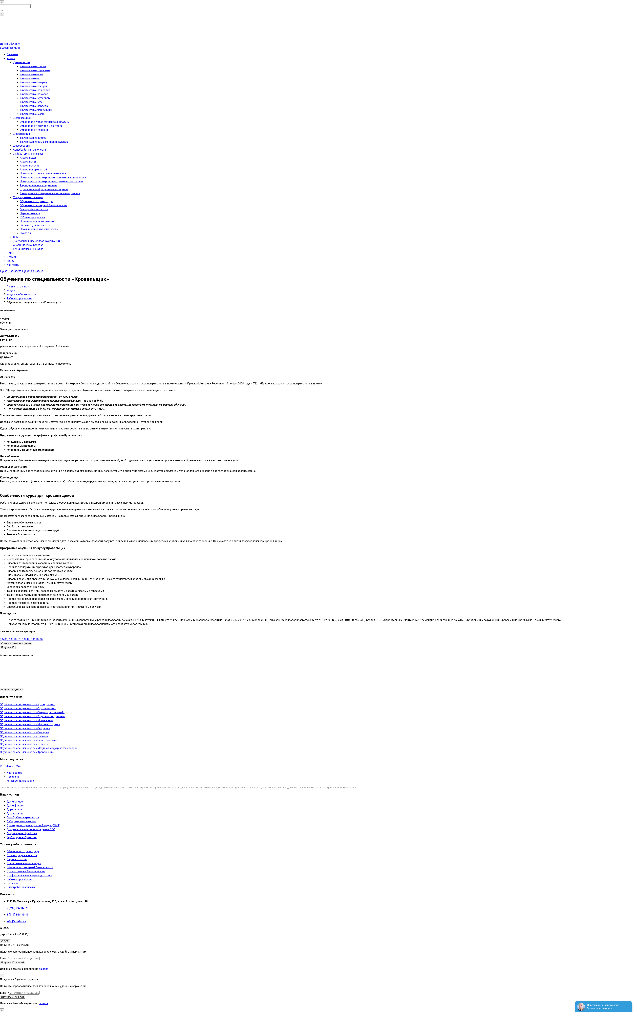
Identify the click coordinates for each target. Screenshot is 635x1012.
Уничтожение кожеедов (35, 90)
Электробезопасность (34, 209)
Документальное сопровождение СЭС (37, 241)
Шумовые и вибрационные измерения (44, 189)
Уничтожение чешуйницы (36, 110)
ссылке (43, 968)
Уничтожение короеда (34, 106)
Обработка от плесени (34, 129)
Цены (10, 253)
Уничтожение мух (31, 102)
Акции (10, 260)
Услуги (11, 58)
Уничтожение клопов (33, 66)
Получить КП (7, 647)
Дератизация (21, 133)
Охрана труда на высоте (35, 225)
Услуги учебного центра (28, 197)
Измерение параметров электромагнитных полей (51, 181)
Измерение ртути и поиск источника (43, 173)
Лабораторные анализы (28, 153)
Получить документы (11, 689)
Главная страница (18, 286)
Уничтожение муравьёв (35, 98)
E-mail (4, 958)
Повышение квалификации (37, 221)
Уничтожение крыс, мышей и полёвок (44, 141)
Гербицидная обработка (28, 249)
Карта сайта (14, 772)
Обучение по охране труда (36, 201)
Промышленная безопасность (39, 229)
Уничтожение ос (30, 78)
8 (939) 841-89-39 (32, 271)
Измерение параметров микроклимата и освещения (53, 177)
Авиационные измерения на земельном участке (50, 193)
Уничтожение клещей (33, 86)
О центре (12, 54)
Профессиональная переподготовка (29, 875)
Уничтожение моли (32, 114)
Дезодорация (21, 145)
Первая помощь (30, 213)
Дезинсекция (21, 62)
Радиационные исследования (38, 185)
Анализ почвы (28, 161)
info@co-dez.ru (16, 921)
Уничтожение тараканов (35, 70)
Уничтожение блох (31, 74)
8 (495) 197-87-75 (11, 271)
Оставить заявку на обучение (16, 643)
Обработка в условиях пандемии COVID (44, 121)
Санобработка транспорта (29, 149)
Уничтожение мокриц (33, 82)
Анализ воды (28, 157)
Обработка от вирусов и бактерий (41, 125)
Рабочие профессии (32, 217)
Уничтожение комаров (34, 94)
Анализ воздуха (29, 165)
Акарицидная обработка (28, 245)
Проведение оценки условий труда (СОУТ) (33, 825)
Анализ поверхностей (33, 169)
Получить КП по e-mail (12, 962)
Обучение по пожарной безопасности (43, 205)
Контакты (13, 264)
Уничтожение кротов (33, 137)
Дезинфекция (22, 117)
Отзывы (12, 257)
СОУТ (16, 237)
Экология (25, 233)
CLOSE (5, 941)
